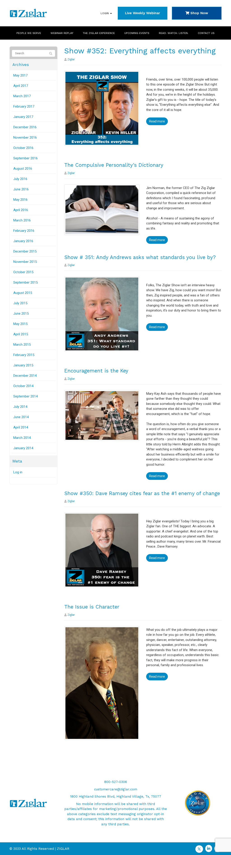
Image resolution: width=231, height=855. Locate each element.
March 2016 (22, 220)
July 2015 (20, 303)
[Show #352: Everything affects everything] (102, 108)
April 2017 (20, 86)
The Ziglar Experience (99, 33)
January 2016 (23, 241)
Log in (17, 472)
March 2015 (22, 345)
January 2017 (23, 117)
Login (105, 13)
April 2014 (20, 427)
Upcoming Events (136, 33)
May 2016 (20, 200)
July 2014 (20, 407)
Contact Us (206, 33)
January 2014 (23, 448)
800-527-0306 (115, 782)
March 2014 (22, 438)
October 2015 (23, 272)
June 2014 (21, 417)
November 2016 (25, 137)
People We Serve (28, 33)
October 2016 (23, 148)
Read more (157, 121)
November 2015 (25, 262)
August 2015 (22, 293)
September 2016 (25, 158)
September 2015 (25, 282)
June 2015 (21, 313)
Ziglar (71, 59)
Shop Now (198, 13)
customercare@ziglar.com (115, 789)
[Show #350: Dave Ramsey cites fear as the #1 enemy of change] (102, 550)
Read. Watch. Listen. (173, 33)
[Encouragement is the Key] (102, 415)
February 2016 (23, 231)
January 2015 (23, 365)
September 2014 (25, 396)
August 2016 (22, 169)
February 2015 (23, 355)
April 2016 (20, 210)
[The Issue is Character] (102, 683)
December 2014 (25, 376)
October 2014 (23, 386)
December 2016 (25, 127)
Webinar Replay (62, 33)
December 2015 (25, 251)
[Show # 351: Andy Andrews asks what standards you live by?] (102, 314)
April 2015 (20, 334)
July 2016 (20, 179)
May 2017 (20, 75)
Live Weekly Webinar (142, 13)
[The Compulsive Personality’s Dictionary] (102, 210)
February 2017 (23, 106)
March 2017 (22, 96)
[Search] (50, 53)
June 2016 (21, 189)
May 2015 (20, 324)
